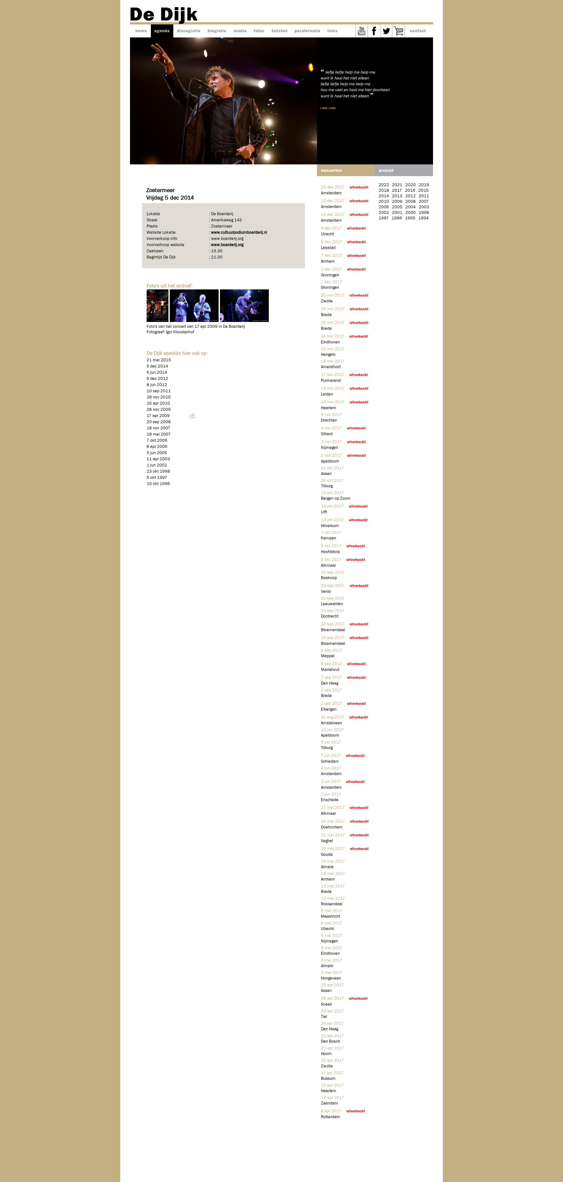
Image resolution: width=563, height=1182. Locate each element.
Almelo (327, 966)
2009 (397, 201)
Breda (326, 315)
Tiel (324, 1017)
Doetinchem (332, 827)
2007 (424, 201)
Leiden (327, 394)
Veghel (327, 841)
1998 (424, 213)
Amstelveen (331, 723)
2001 (397, 213)
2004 (410, 207)
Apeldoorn (330, 461)
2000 (410, 213)
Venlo (326, 591)
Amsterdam (331, 193)
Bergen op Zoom (336, 498)
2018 (384, 190)
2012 (410, 196)
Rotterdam (330, 1117)
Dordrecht (330, 616)
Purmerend (331, 380)
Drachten (329, 420)
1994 (423, 218)
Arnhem (328, 261)
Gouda (327, 854)
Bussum (328, 1078)
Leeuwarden (332, 604)
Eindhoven (330, 342)
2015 (423, 190)
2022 (384, 185)
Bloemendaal (333, 630)
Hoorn (326, 1054)
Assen (326, 474)
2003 (424, 207)
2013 (397, 196)
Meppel (328, 656)
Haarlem (328, 408)
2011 (424, 196)
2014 (384, 196)
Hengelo (328, 354)
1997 (384, 218)
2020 (410, 185)
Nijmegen (329, 448)
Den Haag (329, 683)
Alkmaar (328, 565)
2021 (397, 185)
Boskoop (329, 578)
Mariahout (330, 670)
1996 (397, 218)
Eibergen (329, 709)
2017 (397, 190)
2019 (424, 185)
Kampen (328, 538)
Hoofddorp (330, 552)
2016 (410, 190)
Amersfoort (331, 367)
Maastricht (330, 916)
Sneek (326, 1004)
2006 (384, 207)
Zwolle (327, 301)
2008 (410, 201)
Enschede (330, 800)
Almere (327, 867)
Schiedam (330, 761)
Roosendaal (331, 904)
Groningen (330, 275)
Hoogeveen (331, 978)
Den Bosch (330, 1041)
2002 (384, 213)
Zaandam (329, 1103)
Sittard (327, 434)
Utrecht (327, 234)
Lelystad (328, 248)
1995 (410, 218)
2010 (384, 201)
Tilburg (327, 486)
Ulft (324, 512)
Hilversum (330, 526)
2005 (397, 207)
